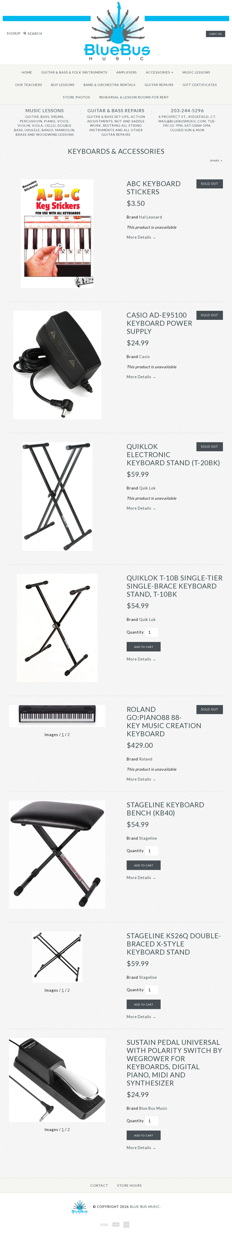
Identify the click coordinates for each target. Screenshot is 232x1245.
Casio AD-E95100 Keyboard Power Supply (159, 323)
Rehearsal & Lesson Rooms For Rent (134, 97)
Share (216, 160)
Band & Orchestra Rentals (109, 85)
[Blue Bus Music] (116, 60)
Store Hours (129, 1185)
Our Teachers (28, 85)
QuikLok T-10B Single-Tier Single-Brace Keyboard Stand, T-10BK (175, 586)
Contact (99, 1185)
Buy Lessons (63, 85)
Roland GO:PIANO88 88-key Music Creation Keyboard (164, 721)
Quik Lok (147, 488)
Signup (14, 33)
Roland (145, 759)
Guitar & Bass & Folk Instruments (74, 72)
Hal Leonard (150, 217)
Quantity (135, 632)
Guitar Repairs (159, 85)
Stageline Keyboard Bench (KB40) (165, 809)
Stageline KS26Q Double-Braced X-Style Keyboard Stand (174, 943)
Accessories (160, 72)
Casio (144, 356)
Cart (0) (215, 34)
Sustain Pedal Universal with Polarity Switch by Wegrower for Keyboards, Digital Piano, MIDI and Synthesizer (174, 1062)
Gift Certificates (200, 85)
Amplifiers (126, 72)
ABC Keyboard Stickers (154, 187)
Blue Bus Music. (145, 1207)
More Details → (141, 237)
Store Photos (76, 97)
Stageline (148, 838)
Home (27, 72)
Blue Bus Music (153, 1108)
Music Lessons (196, 72)
